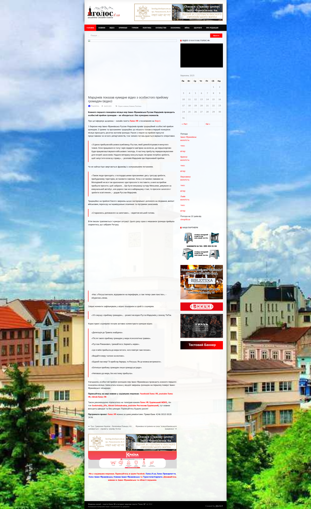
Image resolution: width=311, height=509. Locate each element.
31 (183, 118)
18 (189, 105)
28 (207, 111)
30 (219, 111)
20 (201, 105)
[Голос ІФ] (103, 12)
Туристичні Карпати (152, 476)
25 (189, 111)
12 (195, 99)
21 (207, 105)
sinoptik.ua (185, 219)
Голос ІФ (134, 120)
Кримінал (123, 28)
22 (213, 105)
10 (183, 99)
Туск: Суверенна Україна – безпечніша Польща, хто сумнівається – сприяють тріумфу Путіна (109, 427)
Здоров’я (198, 28)
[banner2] (178, 12)
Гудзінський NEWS (158, 402)
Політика (147, 28)
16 (219, 99)
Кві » (208, 124)
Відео (112, 28)
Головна (90, 28)
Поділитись (95, 106)
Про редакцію (212, 28)
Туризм (135, 28)
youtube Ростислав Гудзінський (143, 405)
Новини (101, 28)
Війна (187, 28)
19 (195, 105)
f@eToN (219, 506)
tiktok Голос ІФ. (99, 396)
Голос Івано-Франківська (100, 476)
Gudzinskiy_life (99, 405)
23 (219, 105)
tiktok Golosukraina (117, 405)
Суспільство (161, 28)
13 (201, 99)
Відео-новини (123, 106)
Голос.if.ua (151, 473)
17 (183, 105)
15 (213, 99)
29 (213, 111)
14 (207, 99)
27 (201, 111)
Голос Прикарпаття (166, 473)
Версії (158, 120)
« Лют (184, 124)
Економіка (175, 28)
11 (189, 99)
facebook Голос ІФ (149, 393)
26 (195, 111)
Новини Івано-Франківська (127, 476)
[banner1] (132, 442)
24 (183, 111)
